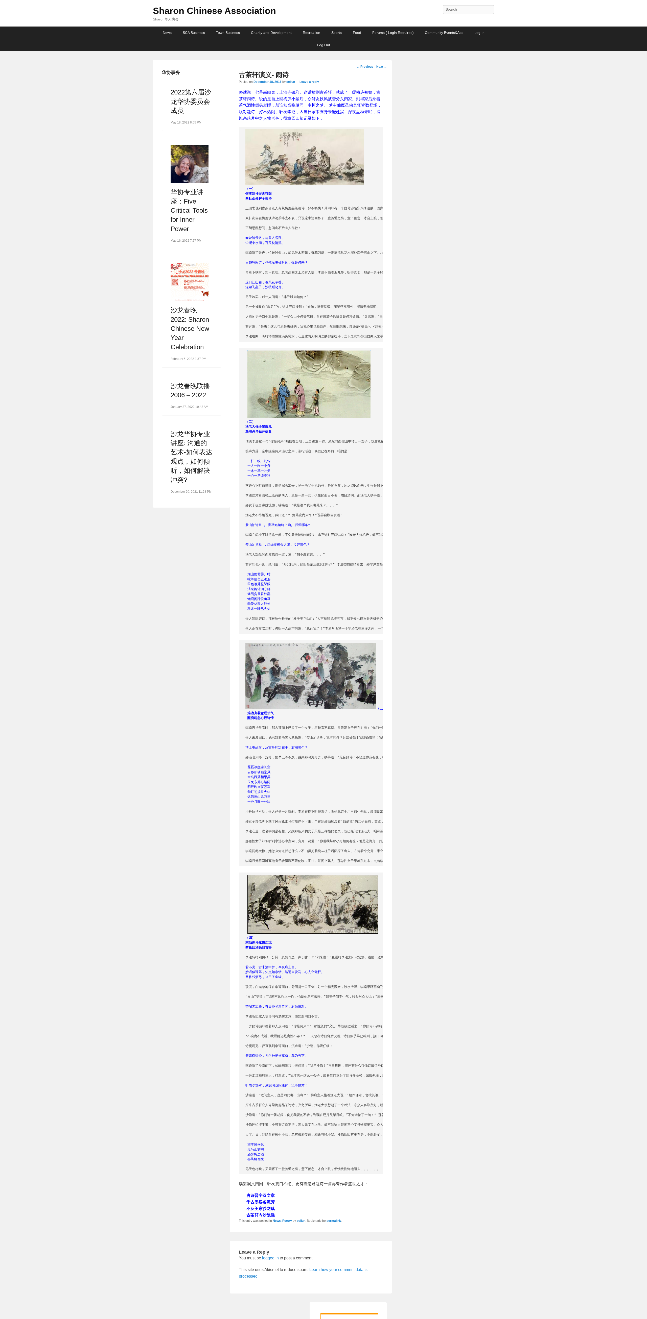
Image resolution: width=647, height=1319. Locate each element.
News (167, 33)
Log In (479, 33)
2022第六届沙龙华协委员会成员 (191, 101)
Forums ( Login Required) (393, 33)
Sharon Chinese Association (214, 11)
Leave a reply (309, 82)
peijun (290, 82)
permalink (334, 1221)
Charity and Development (271, 33)
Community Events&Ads (444, 33)
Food (357, 33)
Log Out (323, 45)
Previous (365, 66)
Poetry (287, 1221)
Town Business (228, 33)
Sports (336, 33)
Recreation (311, 33)
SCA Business (194, 33)
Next (381, 66)
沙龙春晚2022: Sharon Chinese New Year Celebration (190, 328)
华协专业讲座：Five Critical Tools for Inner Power (189, 210)
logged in (270, 1258)
